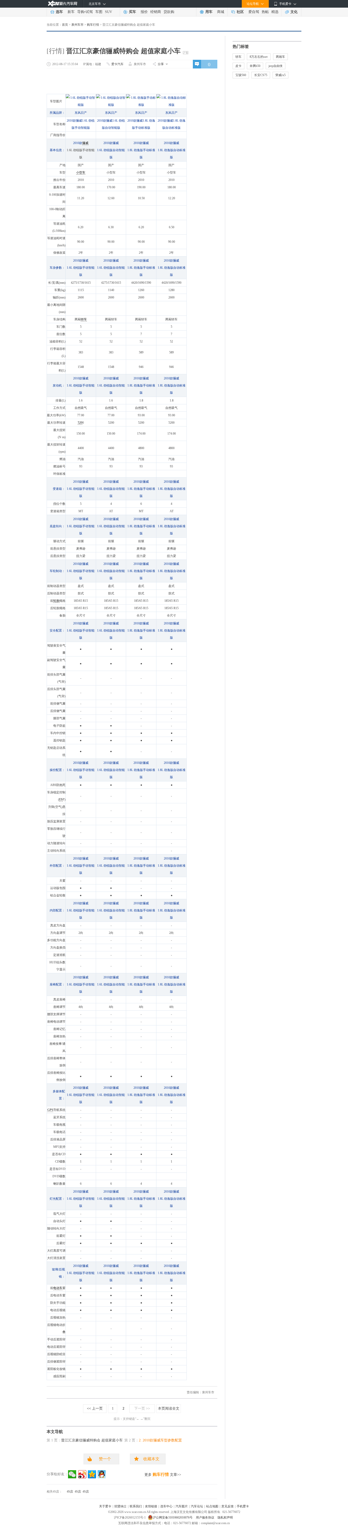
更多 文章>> (162, 1474)
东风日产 (81, 113)
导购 (80, 12)
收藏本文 (151, 1459)
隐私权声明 (225, 1517)
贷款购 (169, 12)
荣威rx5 (280, 75)
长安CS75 (260, 75)
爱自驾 (253, 12)
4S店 (70, 1491)
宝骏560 (240, 75)
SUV (108, 12)
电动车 (57, 1288)
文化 (294, 12)
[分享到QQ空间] (92, 1474)
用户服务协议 (205, 1517)
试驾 (89, 12)
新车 (71, 12)
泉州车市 (77, 24)
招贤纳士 (120, 1506)
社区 (240, 12)
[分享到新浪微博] (82, 1474)
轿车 (84, 319)
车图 (98, 12)
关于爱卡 (105, 1506)
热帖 (265, 12)
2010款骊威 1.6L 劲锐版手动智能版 (81, 268)
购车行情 (93, 24)
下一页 (142, 1408)
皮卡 (238, 66)
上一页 (95, 1408)
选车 (59, 12)
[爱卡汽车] (62, 3)
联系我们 (136, 1506)
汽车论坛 (197, 1506)
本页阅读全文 (168, 1408)
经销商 (155, 12)
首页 (65, 24)
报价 (144, 12)
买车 (132, 12)
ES (61, 799)
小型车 (80, 172)
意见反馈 (227, 1506)
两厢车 (280, 57)
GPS (50, 1110)
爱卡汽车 (117, 64)
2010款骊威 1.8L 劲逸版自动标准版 (171, 150)
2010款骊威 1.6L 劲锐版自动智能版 (111, 150)
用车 (208, 12)
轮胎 (56, 601)
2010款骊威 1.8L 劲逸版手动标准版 (141, 150)
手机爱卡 (243, 1506)
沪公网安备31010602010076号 (173, 1517)
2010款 (77, 143)
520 (80, 422)
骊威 (85, 143)
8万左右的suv (259, 57)
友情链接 (151, 1506)
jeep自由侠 (276, 66)
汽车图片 (182, 1506)
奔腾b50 (255, 66)
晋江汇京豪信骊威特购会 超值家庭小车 (92, 1440)
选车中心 (166, 1506)
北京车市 (95, 4)
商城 (220, 12)
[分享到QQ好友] (102, 1474)
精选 (274, 12)
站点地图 (212, 1506)
